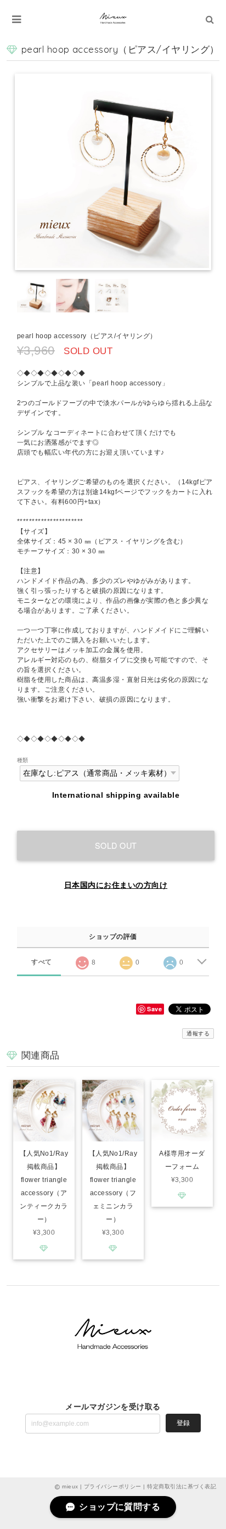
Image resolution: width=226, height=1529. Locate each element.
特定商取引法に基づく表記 (181, 1486)
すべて (41, 962)
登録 (183, 1423)
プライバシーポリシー (113, 1486)
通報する (198, 1033)
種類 (23, 760)
